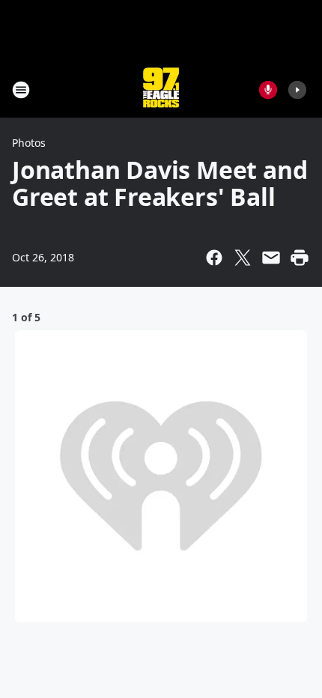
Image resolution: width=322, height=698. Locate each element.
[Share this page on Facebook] (214, 257)
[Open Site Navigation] (21, 90)
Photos (29, 143)
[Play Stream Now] (297, 90)
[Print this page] (299, 257)
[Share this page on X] (242, 257)
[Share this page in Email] (271, 257)
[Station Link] (161, 89)
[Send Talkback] (268, 90)
